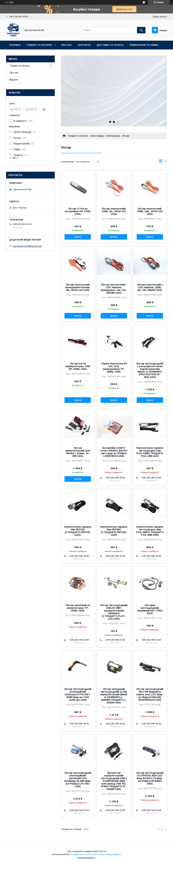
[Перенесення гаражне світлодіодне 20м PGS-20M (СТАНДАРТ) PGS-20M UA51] (150, 505)
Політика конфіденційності (108, 854)
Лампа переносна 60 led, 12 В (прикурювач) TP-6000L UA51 (114, 367)
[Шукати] (141, 30)
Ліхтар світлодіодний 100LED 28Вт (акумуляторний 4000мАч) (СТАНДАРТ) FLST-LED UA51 (113, 612)
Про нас (66, 45)
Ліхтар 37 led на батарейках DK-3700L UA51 (78, 211)
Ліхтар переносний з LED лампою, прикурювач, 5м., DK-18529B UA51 (114, 288)
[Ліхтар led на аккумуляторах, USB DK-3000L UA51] (77, 342)
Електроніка (113, 135)
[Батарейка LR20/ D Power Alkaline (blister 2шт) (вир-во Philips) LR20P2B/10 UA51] (113, 426)
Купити (77, 237)
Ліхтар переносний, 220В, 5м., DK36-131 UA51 (114, 211)
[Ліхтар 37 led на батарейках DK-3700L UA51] (77, 187)
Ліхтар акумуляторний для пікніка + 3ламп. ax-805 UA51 (77, 452)
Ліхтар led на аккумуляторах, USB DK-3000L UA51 (77, 366)
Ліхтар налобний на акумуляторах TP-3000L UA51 (78, 608)
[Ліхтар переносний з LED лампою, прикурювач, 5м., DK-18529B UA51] (113, 263)
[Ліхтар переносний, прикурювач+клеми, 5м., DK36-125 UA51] (77, 263)
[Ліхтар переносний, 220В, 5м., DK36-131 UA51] (113, 187)
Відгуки (13, 79)
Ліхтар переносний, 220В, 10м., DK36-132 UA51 (149, 211)
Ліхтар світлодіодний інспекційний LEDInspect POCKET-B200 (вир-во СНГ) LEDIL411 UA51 (77, 694)
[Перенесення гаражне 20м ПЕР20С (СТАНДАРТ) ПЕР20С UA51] (113, 505)
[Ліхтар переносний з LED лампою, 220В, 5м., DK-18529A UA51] (150, 263)
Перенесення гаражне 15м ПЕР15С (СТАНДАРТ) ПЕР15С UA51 (77, 530)
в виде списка (165, 161)
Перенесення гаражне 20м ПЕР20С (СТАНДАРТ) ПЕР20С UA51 (113, 530)
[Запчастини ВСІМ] (13, 36)
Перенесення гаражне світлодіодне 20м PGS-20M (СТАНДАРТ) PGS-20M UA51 (150, 530)
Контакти (84, 45)
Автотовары (97, 135)
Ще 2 (15, 157)
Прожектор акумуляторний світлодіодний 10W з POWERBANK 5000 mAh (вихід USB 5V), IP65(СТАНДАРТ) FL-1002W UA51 (114, 780)
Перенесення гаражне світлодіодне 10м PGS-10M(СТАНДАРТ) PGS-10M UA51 (150, 452)
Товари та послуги (39, 45)
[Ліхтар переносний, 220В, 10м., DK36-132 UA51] (150, 187)
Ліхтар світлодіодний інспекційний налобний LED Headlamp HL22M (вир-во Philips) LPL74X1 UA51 (77, 779)
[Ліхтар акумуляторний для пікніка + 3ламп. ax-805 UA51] (77, 426)
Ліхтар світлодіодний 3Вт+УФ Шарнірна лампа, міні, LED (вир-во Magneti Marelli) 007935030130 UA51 (149, 694)
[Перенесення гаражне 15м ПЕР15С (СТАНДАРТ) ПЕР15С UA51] (77, 505)
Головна (14, 45)
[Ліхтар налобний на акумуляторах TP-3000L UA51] (77, 584)
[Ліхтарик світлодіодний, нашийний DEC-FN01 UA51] (150, 584)
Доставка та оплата (110, 45)
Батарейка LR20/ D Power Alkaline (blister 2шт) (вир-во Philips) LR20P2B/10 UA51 (113, 452)
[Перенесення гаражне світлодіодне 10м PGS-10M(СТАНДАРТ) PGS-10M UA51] (150, 426)
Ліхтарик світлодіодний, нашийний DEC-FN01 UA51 (150, 609)
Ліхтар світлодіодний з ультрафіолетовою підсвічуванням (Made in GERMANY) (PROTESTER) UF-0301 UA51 (149, 370)
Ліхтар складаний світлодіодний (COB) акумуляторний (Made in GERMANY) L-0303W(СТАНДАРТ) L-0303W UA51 (113, 696)
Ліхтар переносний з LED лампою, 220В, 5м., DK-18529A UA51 (150, 287)
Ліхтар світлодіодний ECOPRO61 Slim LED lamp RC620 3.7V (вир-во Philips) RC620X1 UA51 (149, 778)
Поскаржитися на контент (82, 854)
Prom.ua (102, 851)
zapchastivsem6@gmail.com (27, 246)
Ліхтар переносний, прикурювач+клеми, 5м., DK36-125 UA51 (77, 287)
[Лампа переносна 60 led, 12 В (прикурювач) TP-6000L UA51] (113, 342)
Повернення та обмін (144, 45)
